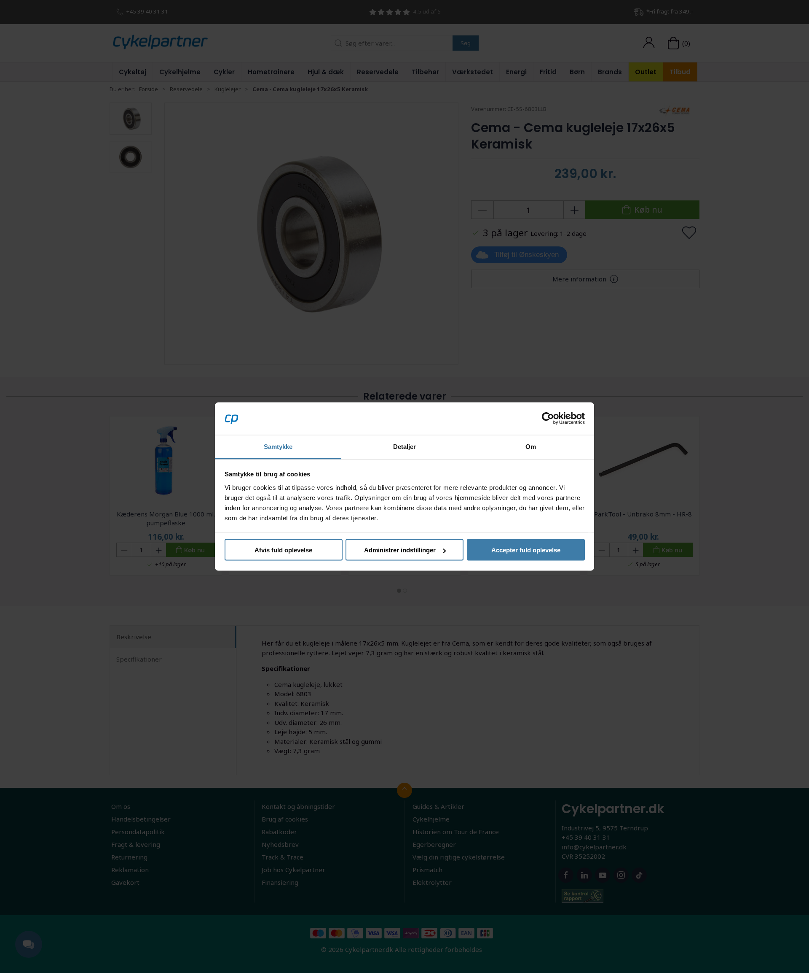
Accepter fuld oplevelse (525, 550)
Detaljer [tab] (404, 446)
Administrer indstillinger (400, 550)
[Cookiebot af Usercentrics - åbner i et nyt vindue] (548, 418)
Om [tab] (530, 446)
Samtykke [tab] (278, 446)
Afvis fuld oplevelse (283, 550)
